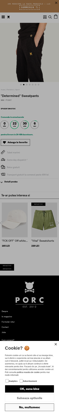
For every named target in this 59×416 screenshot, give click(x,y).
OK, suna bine (29, 389)
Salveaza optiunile (29, 398)
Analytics (13, 381)
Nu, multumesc (29, 407)
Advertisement (30, 381)
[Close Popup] (55, 344)
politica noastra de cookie (28, 372)
